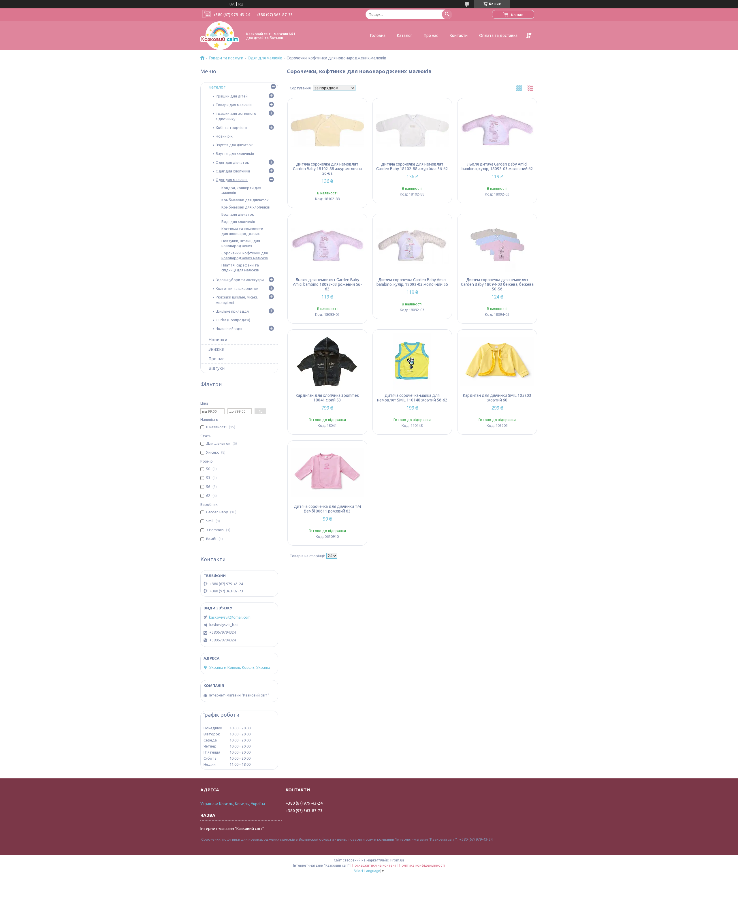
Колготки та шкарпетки (237, 288)
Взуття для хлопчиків (235, 153)
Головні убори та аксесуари (240, 280)
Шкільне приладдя (232, 311)
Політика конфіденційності (422, 865)
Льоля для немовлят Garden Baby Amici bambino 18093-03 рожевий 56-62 (327, 284)
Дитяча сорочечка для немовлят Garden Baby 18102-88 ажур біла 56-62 (412, 166)
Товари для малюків (234, 105)
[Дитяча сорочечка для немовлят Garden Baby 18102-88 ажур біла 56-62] (412, 130)
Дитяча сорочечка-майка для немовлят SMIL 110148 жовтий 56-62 (412, 397)
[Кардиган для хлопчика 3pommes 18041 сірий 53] (327, 361)
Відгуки (216, 368)
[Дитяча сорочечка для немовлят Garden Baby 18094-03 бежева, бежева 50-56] (497, 246)
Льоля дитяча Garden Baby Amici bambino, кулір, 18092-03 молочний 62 (497, 166)
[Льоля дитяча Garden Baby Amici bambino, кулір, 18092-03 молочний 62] (497, 130)
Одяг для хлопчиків (233, 171)
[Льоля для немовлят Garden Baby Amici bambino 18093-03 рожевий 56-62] (327, 246)
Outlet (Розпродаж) (233, 320)
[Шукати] (447, 14)
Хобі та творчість (231, 127)
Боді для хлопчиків (238, 221)
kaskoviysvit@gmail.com (230, 617)
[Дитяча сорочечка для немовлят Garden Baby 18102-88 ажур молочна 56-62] (327, 130)
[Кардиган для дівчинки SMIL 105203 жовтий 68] (497, 361)
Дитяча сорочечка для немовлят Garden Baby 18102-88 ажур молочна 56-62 (327, 169)
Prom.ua (397, 860)
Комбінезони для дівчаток (245, 200)
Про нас (431, 35)
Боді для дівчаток (237, 214)
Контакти (459, 35)
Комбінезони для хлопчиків (245, 207)
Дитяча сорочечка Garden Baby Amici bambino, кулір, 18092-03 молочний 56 (412, 282)
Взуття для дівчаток (234, 145)
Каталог (404, 35)
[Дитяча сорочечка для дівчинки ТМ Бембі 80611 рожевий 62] (327, 472)
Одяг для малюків (265, 58)
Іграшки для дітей (232, 96)
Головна (377, 35)
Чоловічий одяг (229, 328)
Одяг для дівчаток (232, 162)
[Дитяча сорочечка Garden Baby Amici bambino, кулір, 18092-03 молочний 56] (412, 246)
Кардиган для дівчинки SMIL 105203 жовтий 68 (497, 397)
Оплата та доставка (498, 35)
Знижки (216, 349)
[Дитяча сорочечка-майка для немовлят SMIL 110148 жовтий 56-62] (412, 361)
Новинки (217, 339)
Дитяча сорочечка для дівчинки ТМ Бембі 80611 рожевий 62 (327, 508)
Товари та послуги (225, 58)
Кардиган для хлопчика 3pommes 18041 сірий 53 (327, 397)
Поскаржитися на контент (374, 865)
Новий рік (224, 136)
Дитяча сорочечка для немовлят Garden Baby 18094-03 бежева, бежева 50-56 (497, 284)
